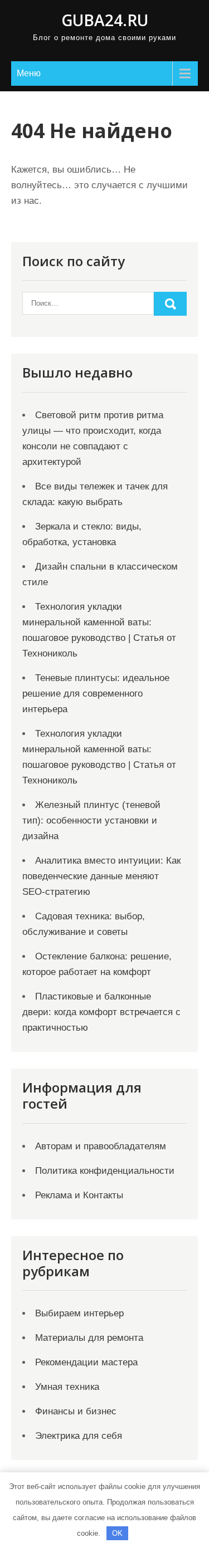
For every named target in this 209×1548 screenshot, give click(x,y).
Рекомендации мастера (86, 1362)
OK (117, 1533)
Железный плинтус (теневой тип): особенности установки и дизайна (91, 820)
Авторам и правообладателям (100, 1146)
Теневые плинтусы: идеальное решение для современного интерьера (95, 693)
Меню (29, 73)
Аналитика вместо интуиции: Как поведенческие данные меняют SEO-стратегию (101, 876)
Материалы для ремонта (89, 1338)
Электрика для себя (78, 1436)
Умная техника (67, 1387)
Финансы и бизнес (75, 1411)
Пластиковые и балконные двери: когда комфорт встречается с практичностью (101, 1012)
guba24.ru (104, 20)
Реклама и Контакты (79, 1195)
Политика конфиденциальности (104, 1170)
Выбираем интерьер (79, 1313)
